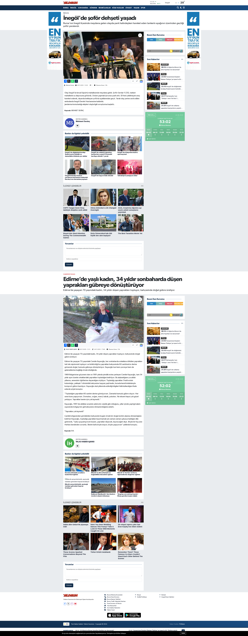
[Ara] (178, 8)
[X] (68, 603)
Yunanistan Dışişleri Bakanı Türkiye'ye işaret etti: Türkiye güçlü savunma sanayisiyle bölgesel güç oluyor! (171, 78)
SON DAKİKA (83, 8)
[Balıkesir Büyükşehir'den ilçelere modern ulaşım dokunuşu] (103, 485)
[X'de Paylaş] (69, 81)
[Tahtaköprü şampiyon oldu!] (129, 167)
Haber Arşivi (111, 610)
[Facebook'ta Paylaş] (65, 81)
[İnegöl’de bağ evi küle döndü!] (103, 167)
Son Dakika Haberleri (113, 608)
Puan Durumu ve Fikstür (114, 603)
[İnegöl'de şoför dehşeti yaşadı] (103, 55)
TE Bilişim (182, 624)
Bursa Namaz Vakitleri (114, 599)
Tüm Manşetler (112, 605)
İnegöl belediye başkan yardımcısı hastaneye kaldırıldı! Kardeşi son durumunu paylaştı (76, 177)
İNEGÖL (73, 8)
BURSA (66, 8)
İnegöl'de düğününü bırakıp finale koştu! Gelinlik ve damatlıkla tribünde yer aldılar (76, 154)
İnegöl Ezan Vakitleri (167, 597)
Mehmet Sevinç (70, 85)
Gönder (69, 264)
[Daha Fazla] (76, 81)
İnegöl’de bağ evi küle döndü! (102, 175)
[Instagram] (71, 603)
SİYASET (128, 8)
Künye (139, 595)
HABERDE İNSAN (69, 274)
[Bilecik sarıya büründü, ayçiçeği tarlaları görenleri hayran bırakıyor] (77, 480)
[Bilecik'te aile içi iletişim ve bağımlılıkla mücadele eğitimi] (103, 464)
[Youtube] (75, 603)
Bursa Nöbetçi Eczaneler (115, 595)
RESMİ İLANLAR (105, 8)
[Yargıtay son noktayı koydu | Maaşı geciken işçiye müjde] (129, 485)
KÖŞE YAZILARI (118, 8)
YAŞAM (136, 8)
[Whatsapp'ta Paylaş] (72, 81)
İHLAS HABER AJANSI (71, 349)
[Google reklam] (54, 41)
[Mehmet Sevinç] (69, 123)
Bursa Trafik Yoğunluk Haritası (116, 601)
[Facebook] (64, 603)
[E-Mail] (77, 125)
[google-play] (132, 615)
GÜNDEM (93, 8)
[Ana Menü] (183, 8)
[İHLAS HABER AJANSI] (69, 443)
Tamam (183, 633)
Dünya (164, 74)
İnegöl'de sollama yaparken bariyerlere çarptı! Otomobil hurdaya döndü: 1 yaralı (101, 154)
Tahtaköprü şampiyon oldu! (127, 175)
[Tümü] (182, 59)
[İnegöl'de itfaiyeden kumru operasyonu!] (129, 144)
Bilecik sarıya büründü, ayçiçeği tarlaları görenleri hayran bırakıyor (76, 486)
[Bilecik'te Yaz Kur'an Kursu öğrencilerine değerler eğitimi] (129, 464)
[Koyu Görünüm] (180, 8)
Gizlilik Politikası (142, 597)
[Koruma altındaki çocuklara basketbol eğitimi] (77, 464)
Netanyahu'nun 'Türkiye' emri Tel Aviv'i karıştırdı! (169, 97)
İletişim (163, 595)
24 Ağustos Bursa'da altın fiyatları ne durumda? (171, 68)
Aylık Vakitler (152, 139)
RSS (67, 624)
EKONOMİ (165, 64)
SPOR (143, 8)
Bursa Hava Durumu (113, 597)
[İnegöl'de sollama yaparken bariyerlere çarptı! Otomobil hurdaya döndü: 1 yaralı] (103, 144)
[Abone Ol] (141, 81)
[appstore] (115, 615)
